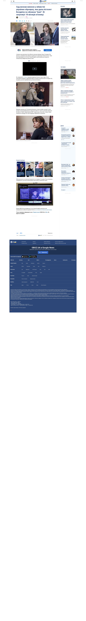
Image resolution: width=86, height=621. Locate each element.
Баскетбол (28, 266)
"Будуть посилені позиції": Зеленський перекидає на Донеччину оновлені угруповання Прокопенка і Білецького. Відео (68, 81)
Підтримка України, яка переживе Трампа (65, 185)
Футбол (23, 266)
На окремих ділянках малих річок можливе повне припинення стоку (65, 41)
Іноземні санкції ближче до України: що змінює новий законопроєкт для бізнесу (66, 178)
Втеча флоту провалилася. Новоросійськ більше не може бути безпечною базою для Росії (65, 172)
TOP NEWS (63, 67)
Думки (62, 125)
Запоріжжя (32, 263)
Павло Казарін (63, 131)
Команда (34, 241)
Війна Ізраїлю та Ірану (42, 3)
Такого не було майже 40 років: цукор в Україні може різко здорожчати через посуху (67, 21)
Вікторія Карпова (63, 181)
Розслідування (48, 260)
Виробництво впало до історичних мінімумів (68, 23)
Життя (38, 260)
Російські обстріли (54, 3)
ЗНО (44, 269)
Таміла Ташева (63, 174)
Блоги (55, 260)
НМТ (49, 269)
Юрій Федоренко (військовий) (65, 138)
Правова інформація (47, 241)
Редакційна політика (22, 235)
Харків (27, 263)
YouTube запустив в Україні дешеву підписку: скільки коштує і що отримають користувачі (66, 29)
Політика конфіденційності (59, 241)
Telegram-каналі (36, 212)
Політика (21, 260)
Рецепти (23, 275)
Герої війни (30, 3)
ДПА (40, 269)
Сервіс (41, 272)
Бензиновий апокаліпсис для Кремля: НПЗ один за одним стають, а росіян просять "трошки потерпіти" (66, 135)
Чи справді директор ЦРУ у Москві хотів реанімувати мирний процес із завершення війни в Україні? (66, 143)
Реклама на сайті (24, 243)
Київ (22, 263)
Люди (26, 16)
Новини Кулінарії (34, 275)
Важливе (63, 6)
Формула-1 (44, 266)
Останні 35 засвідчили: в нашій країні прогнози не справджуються (65, 129)
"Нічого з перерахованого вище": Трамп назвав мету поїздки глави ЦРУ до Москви (68, 101)
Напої (28, 275)
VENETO (49, 3)
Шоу (43, 235)
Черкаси (43, 263)
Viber (46, 212)
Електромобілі (30, 272)
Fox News (25, 77)
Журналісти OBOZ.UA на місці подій (60, 243)
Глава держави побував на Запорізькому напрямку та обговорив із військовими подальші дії (67, 85)
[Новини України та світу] (40, 235)
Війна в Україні (35, 3)
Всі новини (74, 260)
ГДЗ (22, 269)
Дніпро (38, 263)
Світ (28, 260)
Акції (36, 272)
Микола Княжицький (64, 146)
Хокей (34, 266)
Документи (34, 243)
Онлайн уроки (34, 269)
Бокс (38, 266)
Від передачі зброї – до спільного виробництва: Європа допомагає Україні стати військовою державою (66, 165)
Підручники (27, 269)
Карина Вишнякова (22, 16)
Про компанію (24, 241)
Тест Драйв (23, 272)
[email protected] (22, 305)
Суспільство (65, 260)
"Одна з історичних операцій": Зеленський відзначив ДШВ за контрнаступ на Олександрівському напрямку (67, 92)
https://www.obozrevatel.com (43, 289)
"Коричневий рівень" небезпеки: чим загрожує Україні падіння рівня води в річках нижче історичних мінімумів (65, 37)
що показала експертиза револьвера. (43, 209)
